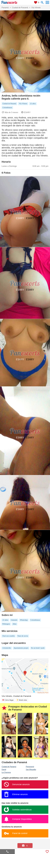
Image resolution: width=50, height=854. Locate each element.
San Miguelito (31, 769)
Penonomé (30, 767)
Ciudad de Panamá (9, 767)
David (4, 769)
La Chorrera (6, 772)
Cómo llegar (8, 700)
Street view (22, 700)
